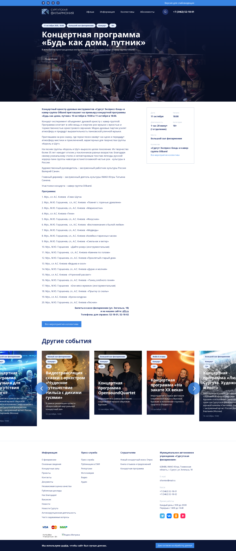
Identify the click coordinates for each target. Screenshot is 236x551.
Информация (107, 11)
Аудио (84, 481)
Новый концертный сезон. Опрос (136, 459)
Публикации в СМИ (90, 464)
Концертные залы (50, 468)
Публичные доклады (52, 490)
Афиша (90, 11)
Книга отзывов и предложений (135, 464)
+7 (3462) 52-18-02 (168, 494)
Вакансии (46, 499)
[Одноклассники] (53, 2)
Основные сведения (51, 464)
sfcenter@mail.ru (167, 480)
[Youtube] (58, 2)
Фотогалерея (87, 473)
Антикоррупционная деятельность (59, 512)
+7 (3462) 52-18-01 (183, 11)
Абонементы (147, 11)
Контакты (46, 477)
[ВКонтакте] (48, 2)
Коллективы (127, 11)
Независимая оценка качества (56, 486)
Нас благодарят (49, 495)
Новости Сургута (50, 508)
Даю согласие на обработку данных (175, 545)
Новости (46, 504)
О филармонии (49, 459)
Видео (84, 477)
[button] (165, 12)
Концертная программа (132, 468)
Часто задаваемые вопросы (55, 517)
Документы (47, 481)
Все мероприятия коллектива (61, 324)
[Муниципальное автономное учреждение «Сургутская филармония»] (60, 12)
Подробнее (51, 58)
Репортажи (86, 468)
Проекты (46, 473)
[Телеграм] (43, 2)
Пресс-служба (87, 459)
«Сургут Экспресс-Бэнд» (164, 147)
